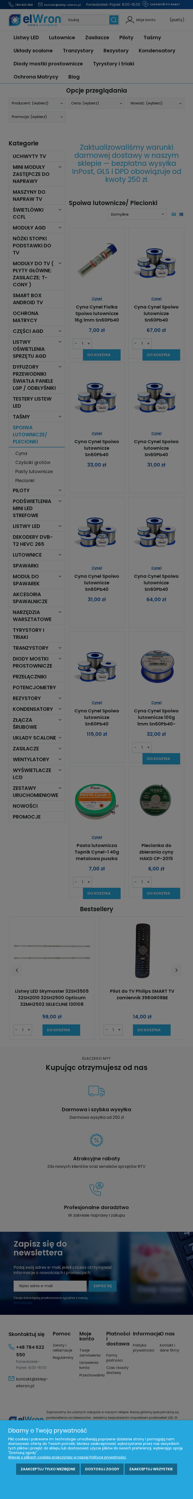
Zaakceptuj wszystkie (151, 1469)
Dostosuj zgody (102, 1469)
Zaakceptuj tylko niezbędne (48, 1469)
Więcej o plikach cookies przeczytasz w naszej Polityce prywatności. (67, 1457)
